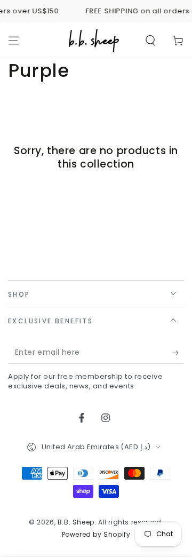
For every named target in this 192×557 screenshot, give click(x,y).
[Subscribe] (178, 353)
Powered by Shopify (96, 534)
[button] (150, 40)
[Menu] (14, 40)
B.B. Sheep (76, 522)
